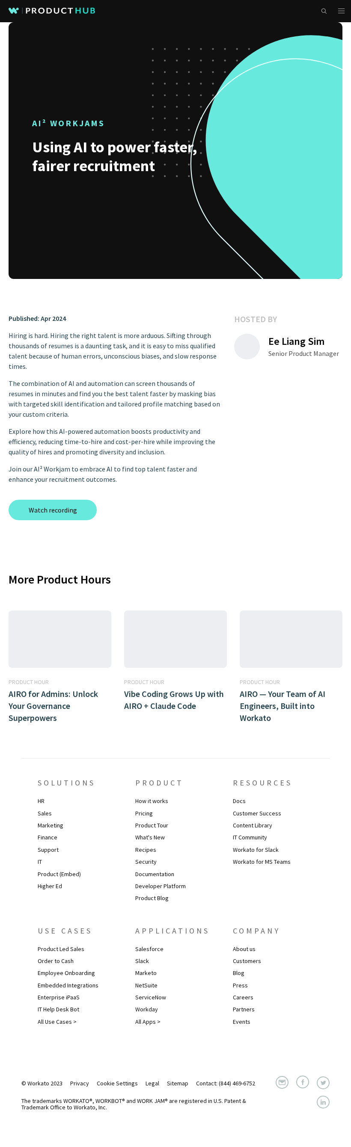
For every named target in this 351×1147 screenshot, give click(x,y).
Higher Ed (50, 886)
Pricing (144, 813)
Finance (47, 837)
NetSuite (146, 985)
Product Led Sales (61, 949)
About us (244, 949)
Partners (244, 1009)
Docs (239, 801)
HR (41, 801)
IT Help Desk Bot (58, 1009)
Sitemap (177, 1083)
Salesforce (149, 949)
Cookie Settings (117, 1083)
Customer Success (257, 813)
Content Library (252, 825)
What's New (150, 837)
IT (40, 861)
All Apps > (148, 1021)
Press (240, 985)
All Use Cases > (57, 1021)
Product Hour (29, 682)
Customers (247, 961)
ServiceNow (150, 997)
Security (146, 861)
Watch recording (53, 510)
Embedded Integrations (68, 985)
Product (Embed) (59, 874)
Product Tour (151, 825)
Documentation (154, 874)
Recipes (145, 850)
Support (48, 850)
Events (241, 1021)
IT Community (250, 837)
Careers (243, 997)
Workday (146, 1009)
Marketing (50, 825)
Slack (142, 961)
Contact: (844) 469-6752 (225, 1083)
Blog (238, 973)
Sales (45, 813)
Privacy (79, 1083)
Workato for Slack (256, 850)
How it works (151, 801)
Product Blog (152, 898)
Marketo (146, 973)
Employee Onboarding (66, 973)
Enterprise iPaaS (59, 997)
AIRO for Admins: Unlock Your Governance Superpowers (53, 705)
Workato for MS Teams (262, 861)
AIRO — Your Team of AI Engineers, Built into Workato (282, 705)
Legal (152, 1083)
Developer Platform (160, 886)
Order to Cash (56, 961)
